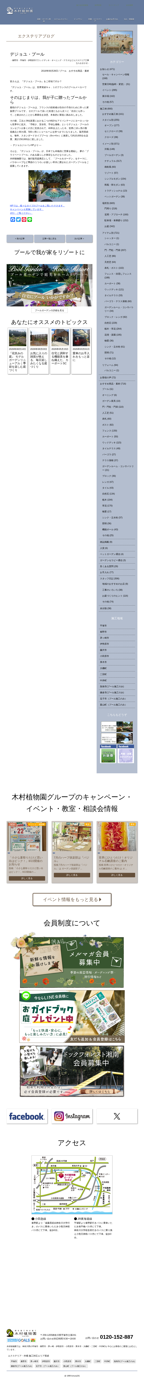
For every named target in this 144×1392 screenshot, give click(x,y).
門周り (110, 208)
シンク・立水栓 (114, 347)
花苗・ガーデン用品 (44, 20)
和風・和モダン (114, 185)
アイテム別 (110, 233)
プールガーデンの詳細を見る (49, 310)
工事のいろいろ (112, 590)
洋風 (109, 149)
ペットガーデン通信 (111, 554)
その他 (107, 102)
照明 (108, 352)
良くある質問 (109, 566)
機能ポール (110, 529)
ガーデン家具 (111, 401)
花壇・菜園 (113, 335)
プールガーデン (113, 155)
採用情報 (98, 5)
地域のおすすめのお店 (115, 584)
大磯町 (103, 668)
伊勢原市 (104, 644)
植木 (107, 500)
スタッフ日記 (109, 578)
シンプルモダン (115, 179)
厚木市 (103, 662)
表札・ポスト (114, 268)
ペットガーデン (114, 196)
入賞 (104, 548)
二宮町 (103, 674)
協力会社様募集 (82, 5)
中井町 (103, 680)
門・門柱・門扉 (115, 250)
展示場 (108, 96)
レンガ (107, 482)
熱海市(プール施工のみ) (112, 686)
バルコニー (111, 244)
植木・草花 (113, 329)
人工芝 (110, 256)
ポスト (107, 425)
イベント (109, 90)
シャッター (111, 238)
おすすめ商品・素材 (79, 71)
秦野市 (103, 632)
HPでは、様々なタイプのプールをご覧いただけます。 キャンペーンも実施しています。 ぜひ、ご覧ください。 (37, 209)
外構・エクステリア (95, 20)
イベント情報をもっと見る (70, 899)
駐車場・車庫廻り (116, 220)
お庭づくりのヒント (115, 596)
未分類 (105, 608)
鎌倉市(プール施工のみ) (112, 692)
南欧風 (110, 167)
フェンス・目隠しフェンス (117, 276)
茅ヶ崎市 (104, 638)
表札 (106, 419)
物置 (108, 340)
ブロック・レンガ (115, 317)
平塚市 (103, 625)
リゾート (111, 173)
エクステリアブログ (36, 36)
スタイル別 (110, 120)
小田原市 (104, 656)
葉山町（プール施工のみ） (113, 704)
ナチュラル (113, 161)
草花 (107, 505)
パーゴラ (109, 454)
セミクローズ (113, 131)
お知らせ (107, 69)
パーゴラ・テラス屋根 (117, 301)
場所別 (108, 203)
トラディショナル (115, 191)
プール (63, 71)
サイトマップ (114, 5)
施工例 (106, 109)
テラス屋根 (110, 460)
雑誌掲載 (106, 542)
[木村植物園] (20, 10)
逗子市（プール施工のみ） (113, 698)
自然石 (110, 323)
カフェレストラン (61, 19)
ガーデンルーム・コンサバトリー (119, 309)
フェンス (109, 430)
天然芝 (110, 262)
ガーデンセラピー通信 (113, 560)
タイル (107, 488)
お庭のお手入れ (112, 19)
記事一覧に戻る (49, 238)
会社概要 (129, 5)
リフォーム (110, 365)
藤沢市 (103, 650)
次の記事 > (79, 238)
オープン (111, 125)
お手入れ (106, 572)
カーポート (112, 283)
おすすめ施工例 (113, 114)
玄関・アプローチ (116, 214)
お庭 (109, 226)
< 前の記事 (20, 238)
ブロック (109, 476)
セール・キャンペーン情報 (115, 76)
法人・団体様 (129, 19)
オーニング (109, 395)
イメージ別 (110, 144)
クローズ (111, 137)
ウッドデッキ (114, 289)
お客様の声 (108, 377)
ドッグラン (78, 19)
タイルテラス (113, 295)
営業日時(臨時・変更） (116, 84)
